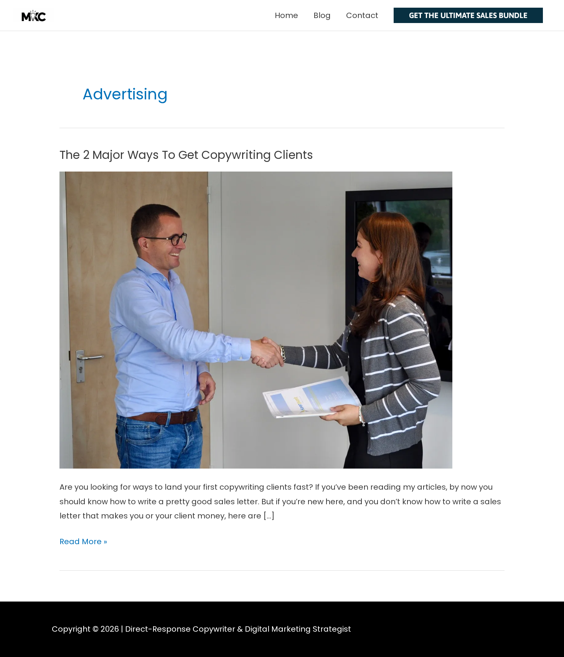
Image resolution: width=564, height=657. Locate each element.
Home (286, 15)
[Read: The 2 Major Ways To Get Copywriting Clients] (255, 319)
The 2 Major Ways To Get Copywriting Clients (186, 155)
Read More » (83, 541)
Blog (322, 15)
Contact (362, 15)
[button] (468, 15)
